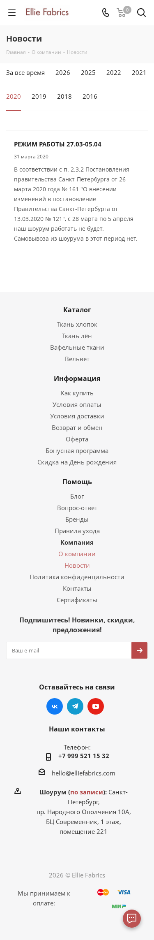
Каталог (77, 309)
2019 (39, 96)
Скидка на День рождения (77, 462)
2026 (62, 72)
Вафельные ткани (77, 347)
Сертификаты (77, 600)
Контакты (77, 588)
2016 (90, 96)
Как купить (77, 393)
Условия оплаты (77, 404)
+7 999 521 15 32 (83, 756)
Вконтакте (54, 706)
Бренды (77, 519)
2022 (113, 72)
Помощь (77, 481)
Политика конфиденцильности (77, 577)
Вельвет (77, 359)
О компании (77, 554)
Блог (77, 496)
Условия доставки (77, 416)
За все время (25, 72)
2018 (64, 96)
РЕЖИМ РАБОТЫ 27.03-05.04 (57, 144)
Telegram (75, 706)
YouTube (95, 706)
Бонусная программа (77, 450)
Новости (77, 565)
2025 (88, 72)
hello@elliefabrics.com (83, 773)
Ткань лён (77, 336)
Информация (77, 378)
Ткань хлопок (77, 324)
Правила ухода (77, 531)
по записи (86, 792)
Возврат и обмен (77, 427)
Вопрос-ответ (77, 508)
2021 (139, 72)
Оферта (77, 439)
